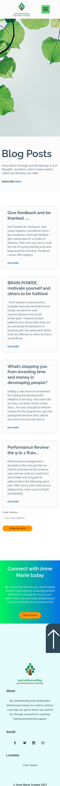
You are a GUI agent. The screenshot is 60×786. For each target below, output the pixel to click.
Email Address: (10, 512)
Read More (13, 263)
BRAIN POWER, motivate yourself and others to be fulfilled (29, 288)
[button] (46, 9)
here (17, 181)
